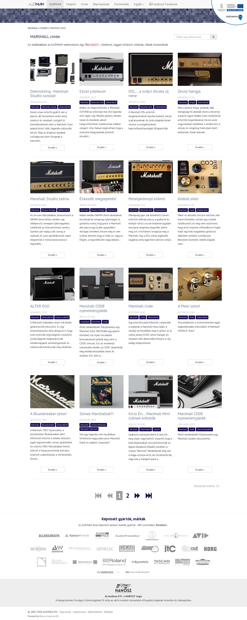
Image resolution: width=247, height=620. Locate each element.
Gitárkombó (160, 210)
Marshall (35, 107)
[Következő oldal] (137, 495)
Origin (192, 102)
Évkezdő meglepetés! (97, 198)
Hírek (84, 4)
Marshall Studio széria (49, 198)
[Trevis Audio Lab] (182, 562)
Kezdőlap (32, 28)
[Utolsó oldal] (148, 495)
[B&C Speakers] (38, 548)
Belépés (108, 611)
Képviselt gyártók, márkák (123, 518)
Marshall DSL (146, 107)
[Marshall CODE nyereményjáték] (101, 284)
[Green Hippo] (150, 548)
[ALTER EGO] (52, 284)
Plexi (192, 317)
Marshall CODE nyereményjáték (93, 308)
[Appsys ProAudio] (77, 535)
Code (192, 210)
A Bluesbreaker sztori (48, 413)
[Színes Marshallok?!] (101, 391)
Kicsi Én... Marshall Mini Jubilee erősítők (149, 416)
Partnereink (121, 4)
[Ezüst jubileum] (101, 69)
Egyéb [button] (138, 4)
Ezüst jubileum (92, 91)
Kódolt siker (188, 198)
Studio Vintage (48, 210)
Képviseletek (101, 4)
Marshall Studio (49, 107)
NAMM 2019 (63, 210)
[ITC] (170, 548)
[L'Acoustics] (41, 562)
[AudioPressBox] (128, 535)
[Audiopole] (102, 535)
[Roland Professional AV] (114, 562)
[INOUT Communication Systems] (190, 548)
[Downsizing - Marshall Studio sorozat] (52, 69)
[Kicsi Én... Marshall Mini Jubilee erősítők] (151, 391)
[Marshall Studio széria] (52, 176)
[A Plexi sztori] (200, 284)
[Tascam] (161, 562)
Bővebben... (162, 525)
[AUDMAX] (36, 4)
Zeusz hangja (189, 91)
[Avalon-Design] (175, 535)
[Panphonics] (84, 562)
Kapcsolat (65, 611)
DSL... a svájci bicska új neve (149, 93)
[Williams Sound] (137, 572)
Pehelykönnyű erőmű (147, 198)
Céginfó (71, 4)
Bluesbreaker (48, 425)
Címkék (44, 28)
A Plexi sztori (189, 306)
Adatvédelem (95, 611)
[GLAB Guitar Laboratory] (127, 548)
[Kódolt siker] (200, 176)
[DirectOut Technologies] (80, 548)
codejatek (85, 321)
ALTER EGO (39, 306)
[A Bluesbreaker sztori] (52, 391)
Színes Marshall (98, 425)
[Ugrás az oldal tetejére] (240, 613)
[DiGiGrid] (57, 548)
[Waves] (108, 572)
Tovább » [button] (52, 147)
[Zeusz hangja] (200, 69)
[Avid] (200, 535)
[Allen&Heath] (49, 535)
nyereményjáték (204, 429)
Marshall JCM (97, 102)
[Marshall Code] (151, 284)
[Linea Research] (59, 562)
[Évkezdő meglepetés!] (101, 176)
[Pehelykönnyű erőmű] (151, 176)
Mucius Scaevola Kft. (49, 616)
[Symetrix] (140, 562)
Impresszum (79, 611)
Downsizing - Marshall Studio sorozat (49, 93)
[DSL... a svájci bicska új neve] (151, 69)
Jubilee (157, 429)
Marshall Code (141, 306)
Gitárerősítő (64, 107)
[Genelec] (105, 548)
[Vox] (202, 562)
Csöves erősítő (62, 317)
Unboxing (111, 210)
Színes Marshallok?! (96, 413)
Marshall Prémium (88, 429)
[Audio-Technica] (152, 535)
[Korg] (210, 548)
